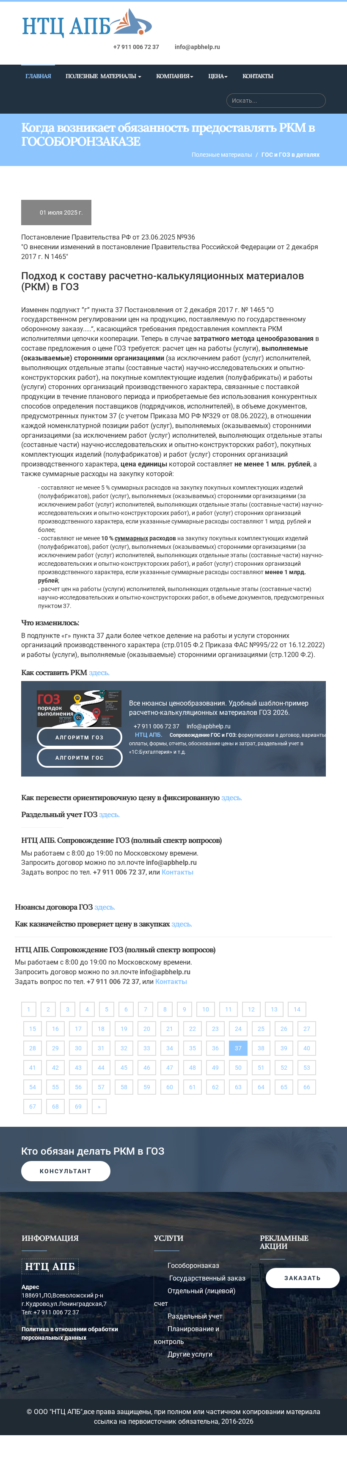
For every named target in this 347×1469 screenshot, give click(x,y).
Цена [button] (215, 76)
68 (55, 1106)
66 (306, 1087)
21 (169, 1028)
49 (215, 1067)
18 (101, 1028)
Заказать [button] (302, 1278)
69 (78, 1106)
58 (124, 1087)
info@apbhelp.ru (197, 47)
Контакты (177, 872)
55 (55, 1087)
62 (215, 1087)
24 (238, 1028)
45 (124, 1067)
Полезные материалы (222, 154)
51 (261, 1067)
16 (55, 1028)
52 (284, 1067)
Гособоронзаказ (193, 1266)
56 (78, 1087)
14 (297, 1009)
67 (32, 1106)
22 (192, 1028)
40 (306, 1048)
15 (32, 1028)
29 (55, 1048)
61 (192, 1087)
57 (101, 1087)
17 (78, 1028)
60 (169, 1087)
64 (261, 1087)
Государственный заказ (207, 1278)
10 (205, 1009)
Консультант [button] (66, 1171)
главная (38, 76)
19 (124, 1028)
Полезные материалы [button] (101, 76)
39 (284, 1048)
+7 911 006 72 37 (135, 47)
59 (146, 1087)
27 (306, 1028)
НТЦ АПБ (50, 1266)
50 (238, 1067)
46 (146, 1067)
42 (55, 1067)
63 (238, 1087)
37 (241, 1050)
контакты (257, 76)
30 (78, 1048)
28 (32, 1048)
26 (284, 1028)
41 (32, 1067)
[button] (79, 737)
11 (228, 1009)
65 (284, 1087)
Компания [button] (172, 76)
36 (215, 1048)
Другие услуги (190, 1354)
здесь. (99, 672)
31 (101, 1048)
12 (251, 1009)
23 (215, 1028)
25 (261, 1028)
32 (124, 1048)
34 (169, 1048)
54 (32, 1087)
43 (78, 1067)
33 (146, 1048)
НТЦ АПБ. (149, 734)
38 (261, 1048)
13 (274, 1009)
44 (101, 1067)
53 (306, 1067)
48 (192, 1067)
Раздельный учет (195, 1316)
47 (169, 1067)
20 (146, 1028)
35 (192, 1048)
